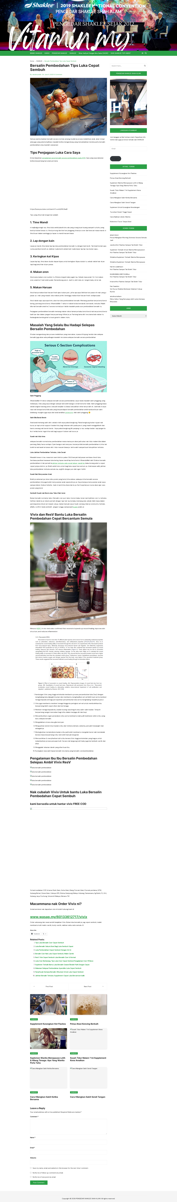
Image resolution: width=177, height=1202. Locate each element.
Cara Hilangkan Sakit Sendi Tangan (87, 1097)
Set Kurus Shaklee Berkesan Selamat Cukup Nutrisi (126, 290)
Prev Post (49, 986)
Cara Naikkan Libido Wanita (120, 217)
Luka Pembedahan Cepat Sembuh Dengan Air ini (53, 950)
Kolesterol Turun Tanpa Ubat (120, 221)
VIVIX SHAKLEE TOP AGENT (121, 53)
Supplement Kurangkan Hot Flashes (48, 1024)
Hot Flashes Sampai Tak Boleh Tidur (129, 245)
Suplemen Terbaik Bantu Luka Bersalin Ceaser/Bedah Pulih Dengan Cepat (62, 965)
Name (32, 1138)
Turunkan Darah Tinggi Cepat (121, 212)
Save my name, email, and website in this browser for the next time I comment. (60, 1168)
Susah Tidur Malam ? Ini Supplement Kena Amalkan (125, 191)
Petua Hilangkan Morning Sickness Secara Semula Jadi (128, 239)
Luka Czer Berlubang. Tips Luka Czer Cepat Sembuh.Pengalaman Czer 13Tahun (64, 961)
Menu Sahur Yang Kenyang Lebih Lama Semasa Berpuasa (127, 300)
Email (32, 1148)
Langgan (115, 159)
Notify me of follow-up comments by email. (48, 1173)
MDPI (39, 628)
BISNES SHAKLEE (36, 53)
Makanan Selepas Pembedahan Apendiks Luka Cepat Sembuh (58, 968)
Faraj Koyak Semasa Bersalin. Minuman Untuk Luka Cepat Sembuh (59, 972)
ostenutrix (69, 412)
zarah (112, 245)
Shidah (112, 257)
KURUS (47, 53)
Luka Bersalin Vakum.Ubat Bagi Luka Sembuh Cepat (54, 946)
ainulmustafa (36, 74)
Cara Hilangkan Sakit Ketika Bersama (123, 198)
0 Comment (58, 74)
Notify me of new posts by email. (44, 1177)
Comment (34, 1117)
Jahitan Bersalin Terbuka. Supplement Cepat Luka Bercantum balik (60, 976)
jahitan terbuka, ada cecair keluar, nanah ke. (68, 463)
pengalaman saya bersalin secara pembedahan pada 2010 (64, 158)
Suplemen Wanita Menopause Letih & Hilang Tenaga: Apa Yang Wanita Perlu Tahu (47, 1060)
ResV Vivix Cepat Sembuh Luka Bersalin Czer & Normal (55, 957)
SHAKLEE (73, 53)
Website (33, 1158)
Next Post (87, 986)
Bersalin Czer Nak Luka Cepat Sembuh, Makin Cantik (54, 954)
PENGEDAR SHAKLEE (59, 53)
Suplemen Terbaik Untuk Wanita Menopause (126, 250)
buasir (75, 507)
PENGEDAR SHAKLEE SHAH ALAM (88, 11)
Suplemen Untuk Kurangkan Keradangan (125, 207)
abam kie (113, 235)
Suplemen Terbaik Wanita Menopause (131, 257)
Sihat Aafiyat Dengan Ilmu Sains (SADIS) (93, 53)
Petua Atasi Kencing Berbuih (84, 1024)
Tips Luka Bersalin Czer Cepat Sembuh (49, 943)
